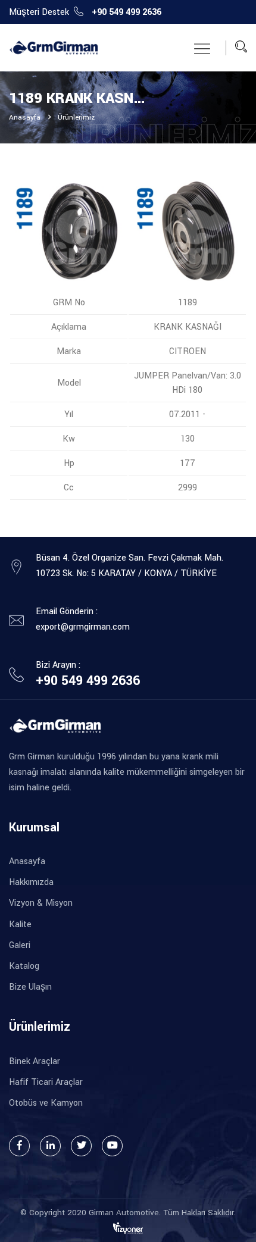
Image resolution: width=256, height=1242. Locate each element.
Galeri (19, 945)
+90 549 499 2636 (126, 12)
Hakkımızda (31, 882)
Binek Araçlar (34, 1061)
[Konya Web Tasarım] (128, 1228)
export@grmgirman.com (83, 627)
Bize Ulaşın (30, 987)
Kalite (20, 924)
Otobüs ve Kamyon (46, 1103)
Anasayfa (24, 117)
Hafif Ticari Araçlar (46, 1082)
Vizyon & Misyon (41, 903)
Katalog (24, 966)
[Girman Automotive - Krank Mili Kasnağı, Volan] (53, 48)
